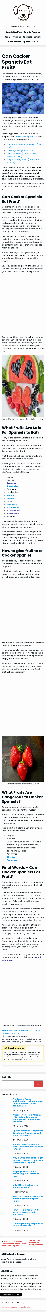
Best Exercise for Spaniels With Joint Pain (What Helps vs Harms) (28, 1198)
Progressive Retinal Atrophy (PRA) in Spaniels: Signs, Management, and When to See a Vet (27, 1118)
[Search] (38, 1084)
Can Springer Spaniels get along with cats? (36, 1242)
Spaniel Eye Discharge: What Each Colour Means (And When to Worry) (28, 1146)
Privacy (21, 1307)
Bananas (11, 483)
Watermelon (13, 513)
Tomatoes (12, 860)
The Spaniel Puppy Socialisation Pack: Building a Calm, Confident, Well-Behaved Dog (28, 1102)
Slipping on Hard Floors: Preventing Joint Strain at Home (26, 1173)
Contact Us (6, 1307)
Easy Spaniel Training (16, 1303)
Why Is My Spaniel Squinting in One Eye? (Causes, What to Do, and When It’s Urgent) (28, 1160)
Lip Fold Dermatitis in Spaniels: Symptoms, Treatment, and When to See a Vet (28, 1133)
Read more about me (11, 1295)
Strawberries (13, 510)
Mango (10, 495)
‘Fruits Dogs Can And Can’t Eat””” (21, 1032)
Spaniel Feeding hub (24, 136)
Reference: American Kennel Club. (18, 1030)
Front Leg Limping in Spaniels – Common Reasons (28, 1224)
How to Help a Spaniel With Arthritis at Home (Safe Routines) (26, 1212)
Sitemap (14, 1307)
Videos (28, 1307)
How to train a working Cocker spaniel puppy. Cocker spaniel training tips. (14, 1243)
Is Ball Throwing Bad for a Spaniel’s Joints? (25, 1186)
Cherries (11, 857)
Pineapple (12, 504)
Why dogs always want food (20, 150)
